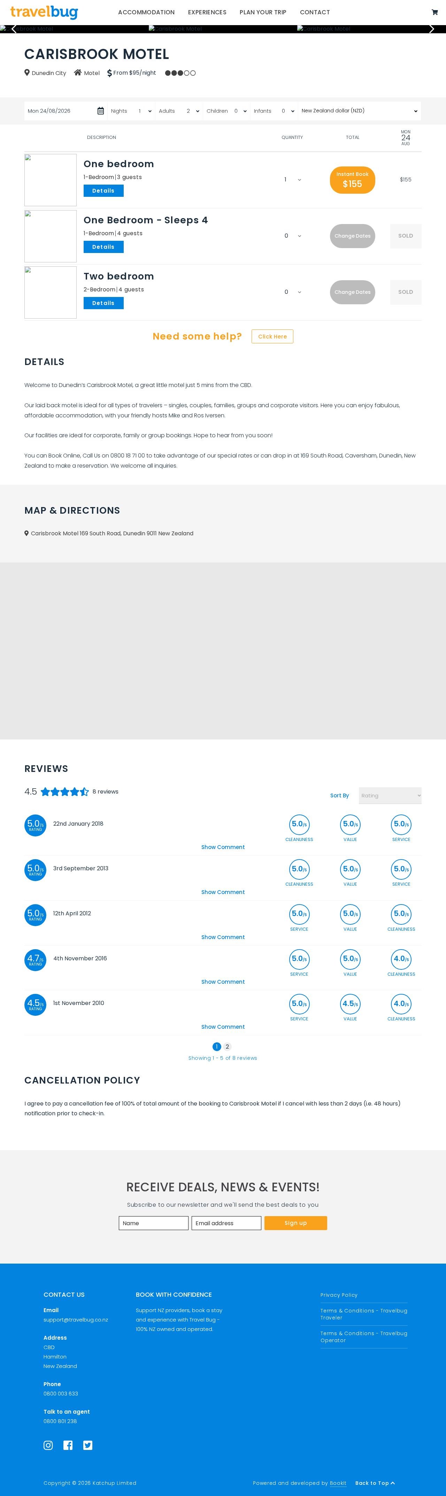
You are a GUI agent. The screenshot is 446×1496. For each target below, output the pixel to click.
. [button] (125, 190)
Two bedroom (119, 276)
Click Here (272, 336)
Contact (315, 12)
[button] (352, 180)
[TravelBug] (44, 12)
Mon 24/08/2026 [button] (49, 110)
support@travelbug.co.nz (76, 1319)
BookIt (338, 1483)
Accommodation (146, 12)
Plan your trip (263, 12)
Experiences (207, 12)
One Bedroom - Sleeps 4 (146, 220)
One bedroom (119, 163)
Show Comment (223, 847)
